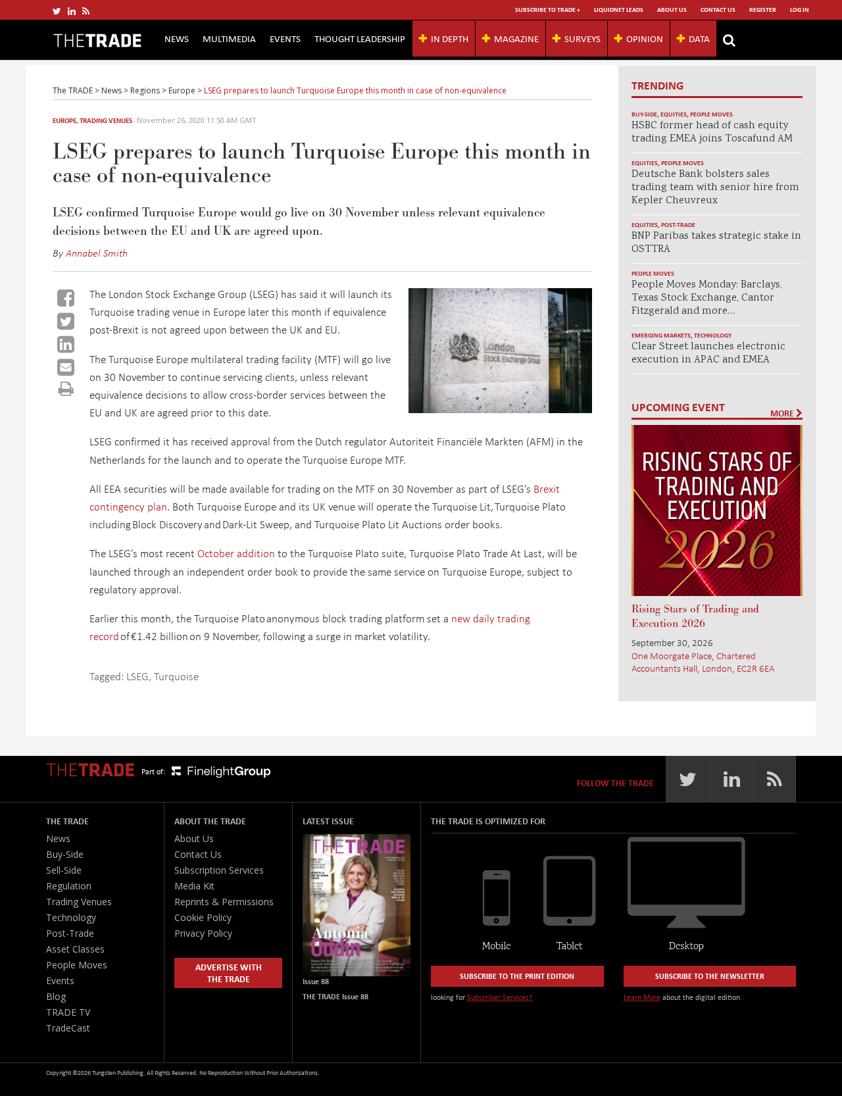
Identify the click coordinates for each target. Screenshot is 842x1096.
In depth (449, 38)
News (176, 38)
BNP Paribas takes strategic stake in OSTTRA (716, 243)
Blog (56, 996)
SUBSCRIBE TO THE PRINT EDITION (517, 976)
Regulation (68, 886)
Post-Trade (678, 224)
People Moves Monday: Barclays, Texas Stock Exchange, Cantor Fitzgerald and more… (707, 298)
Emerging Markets (661, 335)
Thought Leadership (359, 38)
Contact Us (718, 9)
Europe (64, 120)
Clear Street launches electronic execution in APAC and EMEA (708, 353)
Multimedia (229, 38)
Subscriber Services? (500, 997)
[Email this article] (65, 367)
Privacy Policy (203, 933)
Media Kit (194, 886)
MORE (783, 413)
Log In (799, 9)
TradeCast (68, 1028)
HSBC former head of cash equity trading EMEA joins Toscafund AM (712, 132)
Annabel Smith (97, 252)
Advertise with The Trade (228, 972)
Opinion (644, 38)
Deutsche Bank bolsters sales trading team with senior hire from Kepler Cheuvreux (715, 188)
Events (285, 38)
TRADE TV (68, 1012)
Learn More (642, 997)
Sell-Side (64, 870)
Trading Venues (106, 120)
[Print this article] (66, 388)
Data (699, 38)
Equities (673, 114)
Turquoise (176, 676)
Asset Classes (75, 949)
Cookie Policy (203, 917)
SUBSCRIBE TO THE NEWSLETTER (709, 976)
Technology (712, 335)
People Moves (711, 114)
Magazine (516, 38)
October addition (235, 552)
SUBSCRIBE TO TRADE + (547, 9)
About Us (672, 9)
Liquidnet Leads (618, 9)
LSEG (137, 676)
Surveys (582, 38)
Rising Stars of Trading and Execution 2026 (695, 616)
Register (762, 9)
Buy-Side (644, 114)
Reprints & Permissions (224, 901)
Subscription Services (219, 870)
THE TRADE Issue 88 (335, 996)
